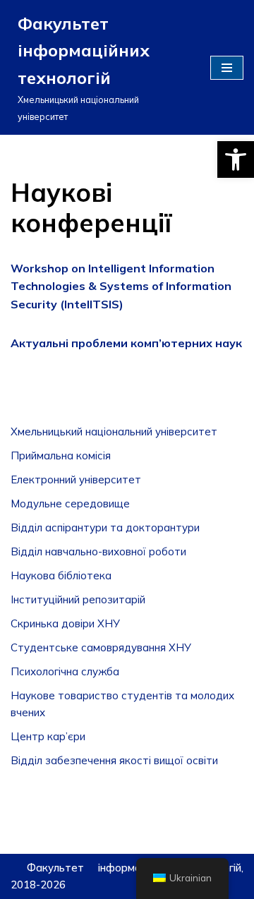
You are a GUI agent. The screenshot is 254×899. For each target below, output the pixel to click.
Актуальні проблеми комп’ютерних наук (126, 343)
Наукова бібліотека (61, 575)
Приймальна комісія (61, 455)
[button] (235, 159)
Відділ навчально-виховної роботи (98, 551)
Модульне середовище (70, 503)
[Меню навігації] (226, 68)
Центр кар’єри (48, 736)
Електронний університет (76, 479)
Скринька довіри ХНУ (65, 623)
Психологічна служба (65, 671)
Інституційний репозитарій (78, 599)
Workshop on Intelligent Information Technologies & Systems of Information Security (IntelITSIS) (121, 286)
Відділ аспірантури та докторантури (105, 527)
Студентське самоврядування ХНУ (101, 647)
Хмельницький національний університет (114, 431)
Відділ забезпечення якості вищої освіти (114, 760)
